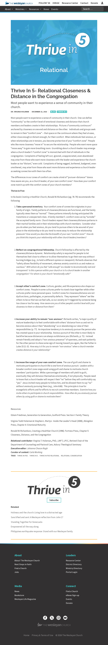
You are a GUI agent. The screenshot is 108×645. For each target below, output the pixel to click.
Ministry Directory (74, 568)
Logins (102, 3)
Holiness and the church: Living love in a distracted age (36, 512)
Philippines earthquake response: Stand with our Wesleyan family (42, 531)
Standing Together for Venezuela (26, 522)
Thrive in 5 (62, 112)
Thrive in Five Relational (49, 456)
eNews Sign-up (72, 595)
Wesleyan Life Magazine (25, 599)
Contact (84, 2)
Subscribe (53, 500)
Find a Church (20, 568)
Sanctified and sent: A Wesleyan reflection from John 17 (37, 517)
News (46, 9)
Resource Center (70, 2)
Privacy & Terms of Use (42, 635)
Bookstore (19, 595)
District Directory (74, 564)
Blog (53, 112)
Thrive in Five (22, 456)
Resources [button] (34, 9)
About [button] (8, 9)
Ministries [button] (19, 9)
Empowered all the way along (25, 526)
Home (26, 635)
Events (54, 9)
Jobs (16, 572)
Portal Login (71, 572)
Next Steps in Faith (22, 564)
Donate (94, 2)
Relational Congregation (71, 456)
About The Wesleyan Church (27, 560)
